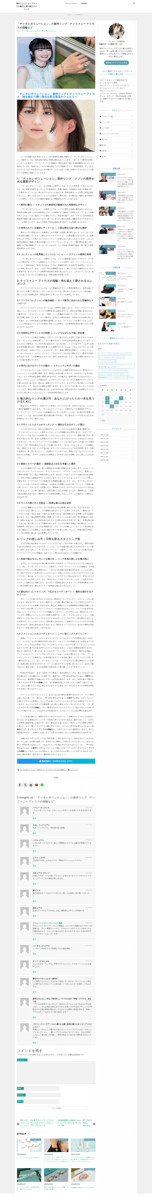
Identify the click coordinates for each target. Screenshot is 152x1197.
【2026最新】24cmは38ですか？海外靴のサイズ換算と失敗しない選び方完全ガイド (125, 199)
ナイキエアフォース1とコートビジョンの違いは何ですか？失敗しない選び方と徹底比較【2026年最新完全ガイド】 (125, 182)
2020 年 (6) (104, 456)
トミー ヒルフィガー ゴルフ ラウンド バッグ (125, 315)
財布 (103, 151)
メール (21, 1095)
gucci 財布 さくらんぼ (124, 302)
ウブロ (130, 378)
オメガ (113, 361)
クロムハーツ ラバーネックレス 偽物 (47, 923)
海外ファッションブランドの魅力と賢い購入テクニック (26, 6)
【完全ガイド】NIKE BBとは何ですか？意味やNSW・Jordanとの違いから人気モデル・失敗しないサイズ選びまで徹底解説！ (125, 235)
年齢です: (103, 44)
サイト (20, 1101)
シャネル (113, 354)
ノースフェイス (104, 361)
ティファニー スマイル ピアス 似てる (28, 1158)
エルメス (128, 354)
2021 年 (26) (104, 453)
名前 (20, 1088)
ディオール (114, 370)
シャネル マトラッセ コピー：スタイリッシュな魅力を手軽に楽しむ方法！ (115, 366)
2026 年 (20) (104, 435)
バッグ (105, 128)
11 (107, 402)
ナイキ (120, 354)
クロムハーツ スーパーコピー (113, 88)
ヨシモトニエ (32, 31)
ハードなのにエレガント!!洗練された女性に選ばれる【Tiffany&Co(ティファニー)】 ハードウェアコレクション (82, 1159)
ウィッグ (105, 122)
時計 (104, 139)
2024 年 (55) (104, 442)
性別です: (114, 44)
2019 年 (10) (104, 460)
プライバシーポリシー (71, 3)
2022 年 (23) (104, 449)
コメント (22, 1060)
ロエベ (122, 357)
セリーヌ (125, 374)
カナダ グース (103, 374)
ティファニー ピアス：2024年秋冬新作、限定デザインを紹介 (28, 1188)
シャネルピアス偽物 (109, 83)
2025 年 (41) (104, 438)
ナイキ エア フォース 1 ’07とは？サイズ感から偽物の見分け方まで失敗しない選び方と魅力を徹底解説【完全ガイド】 (125, 254)
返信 (34, 818)
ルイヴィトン (103, 354)
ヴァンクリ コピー (108, 91)
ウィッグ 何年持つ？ (124, 327)
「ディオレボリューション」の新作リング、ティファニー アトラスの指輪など (42, 770)
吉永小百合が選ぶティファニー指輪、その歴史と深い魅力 (56, 1188)
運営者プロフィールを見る (116, 63)
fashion (102, 378)
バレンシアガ (112, 378)
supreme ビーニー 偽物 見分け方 (125, 290)
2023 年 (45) (104, 446)
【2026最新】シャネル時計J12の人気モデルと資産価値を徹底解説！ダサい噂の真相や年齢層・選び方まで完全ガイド (125, 216)
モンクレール (113, 357)
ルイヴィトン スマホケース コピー (115, 85)
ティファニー (74, 770)
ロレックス (102, 357)
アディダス (123, 370)
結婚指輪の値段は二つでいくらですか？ (83, 1187)
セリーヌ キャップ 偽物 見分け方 (114, 80)
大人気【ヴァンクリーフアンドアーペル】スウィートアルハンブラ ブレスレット (42, 1122)
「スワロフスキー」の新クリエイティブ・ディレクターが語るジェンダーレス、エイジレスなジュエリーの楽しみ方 (56, 1159)
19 (112, 406)
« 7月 (102, 421)
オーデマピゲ (115, 374)
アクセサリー (52, 31)
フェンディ (122, 378)
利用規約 (84, 3)
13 (44, 31)
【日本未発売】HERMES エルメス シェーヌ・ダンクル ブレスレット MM (69, 1122)
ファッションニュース (109, 134)
